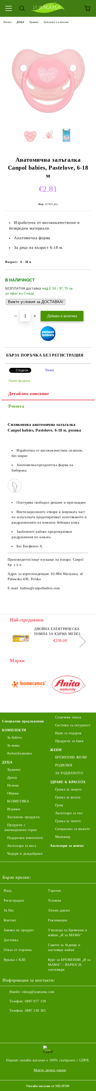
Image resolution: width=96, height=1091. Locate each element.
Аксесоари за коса (21, 846)
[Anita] (67, 685)
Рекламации (57, 920)
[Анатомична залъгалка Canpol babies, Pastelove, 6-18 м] (48, 119)
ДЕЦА (20, 22)
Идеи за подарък (68, 733)
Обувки (13, 793)
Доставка (11, 940)
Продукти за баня (69, 741)
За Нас (9, 910)
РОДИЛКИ (63, 765)
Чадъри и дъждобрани (25, 853)
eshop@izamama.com (38, 992)
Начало (7, 22)
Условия (54, 900)
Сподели (22, 370)
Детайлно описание (28, 393)
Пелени (13, 785)
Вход (7, 891)
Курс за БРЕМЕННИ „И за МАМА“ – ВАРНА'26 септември (69, 965)
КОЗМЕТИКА (18, 801)
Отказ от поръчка (18, 950)
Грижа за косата (67, 797)
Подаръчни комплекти (25, 838)
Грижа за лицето (68, 789)
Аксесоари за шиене (67, 846)
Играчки (13, 809)
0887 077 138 (35, 1001)
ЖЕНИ (56, 750)
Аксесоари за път (69, 813)
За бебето (14, 737)
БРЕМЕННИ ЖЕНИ (71, 757)
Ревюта (16, 406)
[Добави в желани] (83, 278)
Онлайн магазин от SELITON (48, 1086)
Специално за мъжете (72, 829)
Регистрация (14, 900)
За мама (13, 745)
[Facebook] (9, 1021)
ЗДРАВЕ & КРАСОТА (68, 782)
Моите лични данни (50, 1070)
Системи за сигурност (73, 725)
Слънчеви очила (68, 717)
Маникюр (62, 837)
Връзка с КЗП (15, 960)
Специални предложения (23, 721)
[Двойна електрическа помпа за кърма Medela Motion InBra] (21, 638)
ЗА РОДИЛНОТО (69, 773)
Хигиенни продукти (23, 817)
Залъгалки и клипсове (56, 22)
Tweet (49, 370)
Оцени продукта (19, 380)
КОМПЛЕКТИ (14, 730)
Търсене (54, 891)
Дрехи (12, 777)
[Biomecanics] (28, 685)
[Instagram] (20, 1021)
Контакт (10, 920)
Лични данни (59, 910)
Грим (59, 805)
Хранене (34, 22)
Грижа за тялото (68, 821)
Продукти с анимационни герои (20, 827)
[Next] (80, 641)
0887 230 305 (35, 1010)
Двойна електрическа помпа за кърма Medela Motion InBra (58, 631)
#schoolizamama (19, 753)
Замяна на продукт (19, 930)
